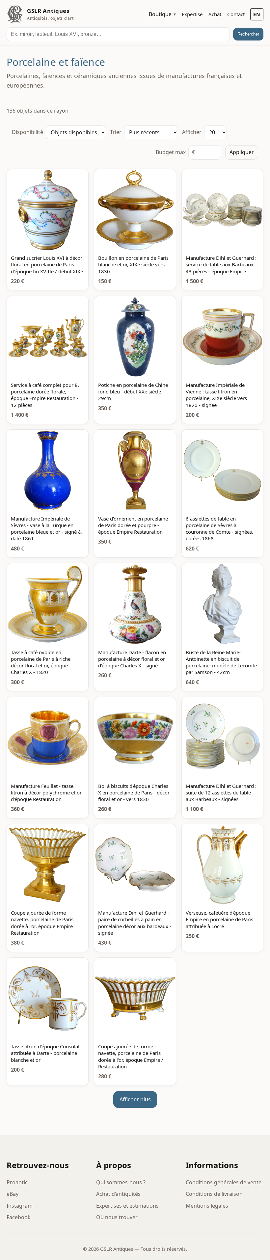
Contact (236, 14)
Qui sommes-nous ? (121, 1182)
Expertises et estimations (127, 1205)
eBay (12, 1193)
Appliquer (242, 152)
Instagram (20, 1205)
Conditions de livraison (214, 1193)
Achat (214, 14)
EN (256, 14)
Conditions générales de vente (223, 1182)
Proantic (17, 1182)
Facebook (19, 1217)
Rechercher (248, 34)
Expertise (192, 14)
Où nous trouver (117, 1217)
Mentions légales (207, 1205)
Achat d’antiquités (118, 1193)
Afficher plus (135, 1099)
